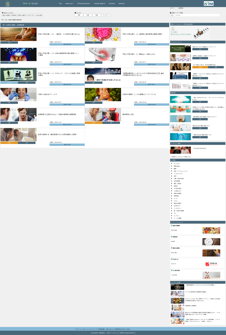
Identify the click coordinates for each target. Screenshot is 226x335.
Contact (112, 3)
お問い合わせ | (110, 329)
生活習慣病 (177, 181)
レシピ (176, 198)
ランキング (105, 15)
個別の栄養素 (6, 15)
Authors (122, 3)
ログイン (172, 8)
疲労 (175, 176)
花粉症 (176, 186)
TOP (2, 20)
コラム (176, 201)
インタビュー (177, 208)
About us (69, 3)
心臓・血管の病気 (179, 178)
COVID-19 (30, 15)
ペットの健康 (177, 218)
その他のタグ (177, 191)
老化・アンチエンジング (180, 171)
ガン (175, 213)
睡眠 (175, 168)
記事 (88, 15)
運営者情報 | (101, 329)
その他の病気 (38, 15)
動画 (97, 15)
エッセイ (176, 215)
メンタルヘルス (178, 173)
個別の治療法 (22, 15)
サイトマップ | (93, 329)
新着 (79, 15)
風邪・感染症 (177, 183)
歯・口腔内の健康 (179, 210)
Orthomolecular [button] (83, 3)
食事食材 (14, 15)
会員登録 (180, 8)
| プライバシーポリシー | (82, 329)
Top (60, 3)
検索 (172, 15)
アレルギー (177, 163)
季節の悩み (177, 166)
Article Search (99, 3)
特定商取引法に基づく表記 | (122, 329)
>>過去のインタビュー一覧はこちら (181, 156)
